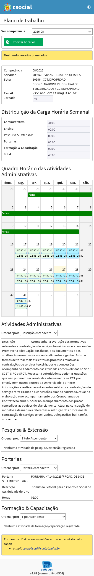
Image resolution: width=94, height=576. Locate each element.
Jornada (9, 98)
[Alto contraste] (89, 7)
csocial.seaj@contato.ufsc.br (41, 548)
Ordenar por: (10, 333)
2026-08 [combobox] (38, 31)
